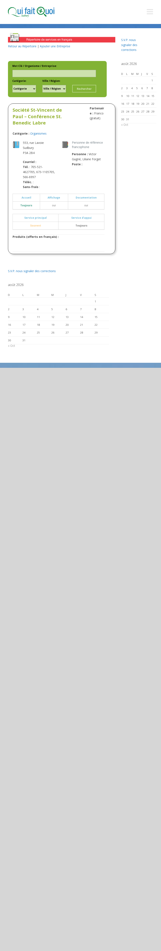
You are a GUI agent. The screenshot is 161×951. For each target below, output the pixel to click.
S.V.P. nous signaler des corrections (32, 271)
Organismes (38, 133)
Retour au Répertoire (22, 46)
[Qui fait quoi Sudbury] (37, 12)
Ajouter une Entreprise (55, 46)
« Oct (11, 346)
